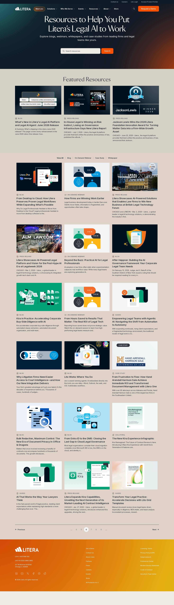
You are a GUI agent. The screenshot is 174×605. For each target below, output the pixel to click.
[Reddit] (44, 573)
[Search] (134, 8)
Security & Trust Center (148, 574)
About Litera (90, 557)
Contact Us (90, 553)
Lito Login (134, 2)
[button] (39, 9)
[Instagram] (39, 573)
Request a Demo (148, 9)
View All (60, 158)
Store (88, 578)
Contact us (114, 2)
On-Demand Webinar (83, 158)
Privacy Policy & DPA (147, 553)
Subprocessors (145, 557)
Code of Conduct (146, 570)
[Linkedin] (16, 573)
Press (88, 565)
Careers (124, 2)
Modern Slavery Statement (149, 565)
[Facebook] (33, 573)
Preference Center (146, 561)
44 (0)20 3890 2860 (26, 560)
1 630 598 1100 (24, 556)
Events (88, 574)
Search (107, 51)
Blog (69, 158)
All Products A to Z (92, 582)
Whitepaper (112, 158)
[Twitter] (27, 573)
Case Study (99, 158)
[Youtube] (22, 573)
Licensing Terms (146, 548)
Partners (89, 561)
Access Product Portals (149, 2)
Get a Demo (90, 548)
